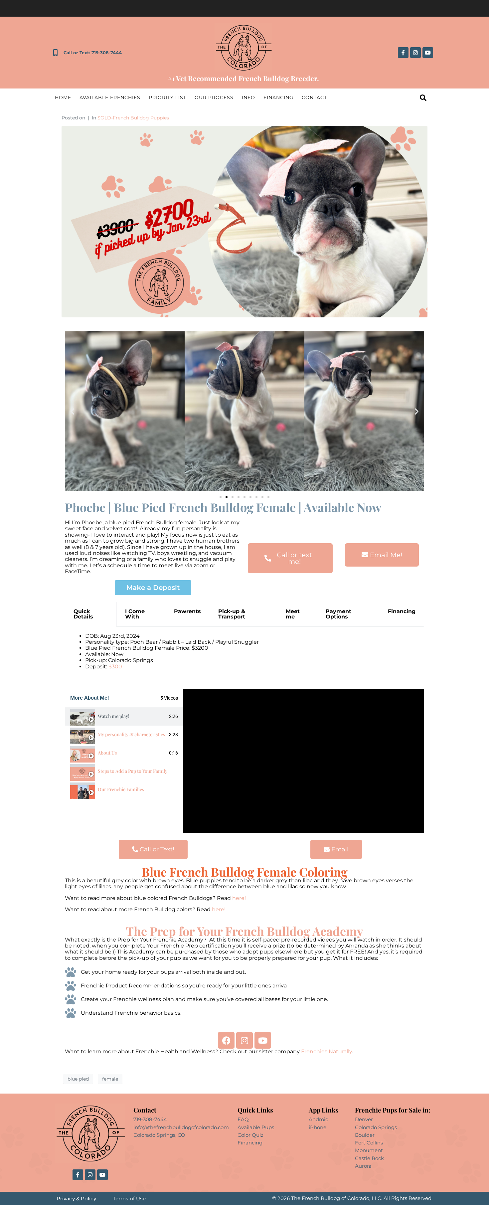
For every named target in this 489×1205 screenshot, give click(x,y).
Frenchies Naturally (326, 1051)
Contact (314, 97)
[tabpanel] (244, 654)
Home (63, 97)
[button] (72, 411)
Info (248, 97)
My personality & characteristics (131, 734)
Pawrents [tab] (187, 611)
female (110, 1079)
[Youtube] (427, 52)
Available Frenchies (110, 97)
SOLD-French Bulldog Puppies (133, 118)
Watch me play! (113, 716)
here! (239, 898)
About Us (107, 753)
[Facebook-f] (403, 52)
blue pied (78, 1079)
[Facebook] (226, 1040)
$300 (115, 666)
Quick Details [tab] (83, 614)
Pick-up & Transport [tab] (231, 614)
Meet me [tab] (293, 614)
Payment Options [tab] (338, 614)
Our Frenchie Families (121, 789)
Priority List (167, 97)
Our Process (214, 97)
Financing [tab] (401, 611)
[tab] (124, 716)
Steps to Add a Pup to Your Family (132, 771)
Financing (278, 97)
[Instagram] (415, 52)
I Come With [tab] (135, 614)
